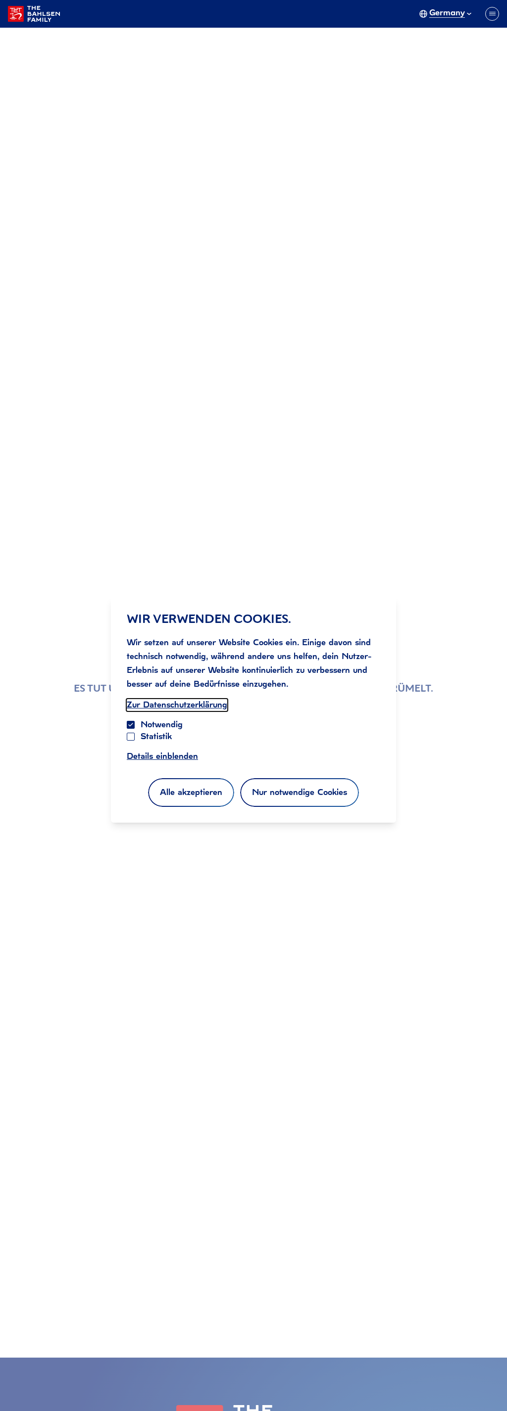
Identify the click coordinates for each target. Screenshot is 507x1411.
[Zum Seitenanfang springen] (487, 1383)
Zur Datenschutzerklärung (177, 705)
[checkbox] (131, 737)
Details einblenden (162, 756)
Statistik (156, 736)
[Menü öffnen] (492, 14)
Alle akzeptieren (191, 792)
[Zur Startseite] (34, 14)
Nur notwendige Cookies (299, 792)
